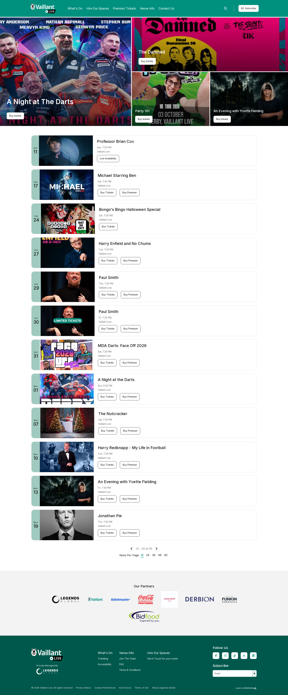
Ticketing (103, 658)
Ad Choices (125, 687)
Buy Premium (131, 192)
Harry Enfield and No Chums (125, 243)
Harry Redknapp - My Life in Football (132, 447)
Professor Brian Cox (115, 141)
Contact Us (166, 8)
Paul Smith (108, 277)
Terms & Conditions (129, 669)
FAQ (121, 664)
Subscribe (250, 8)
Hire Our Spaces (97, 8)
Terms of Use (142, 687)
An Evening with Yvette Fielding (238, 111)
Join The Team (127, 658)
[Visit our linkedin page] (253, 655)
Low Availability (109, 158)
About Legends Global (163, 687)
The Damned (151, 52)
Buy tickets (16, 116)
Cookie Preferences (105, 687)
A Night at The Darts (40, 102)
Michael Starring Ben (117, 175)
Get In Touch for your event (162, 658)
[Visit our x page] (244, 655)
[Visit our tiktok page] (234, 655)
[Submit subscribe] (254, 673)
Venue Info (147, 8)
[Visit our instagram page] (225, 655)
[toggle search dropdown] (225, 8)
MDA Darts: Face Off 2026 (122, 345)
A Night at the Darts (116, 379)
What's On (75, 8)
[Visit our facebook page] (216, 655)
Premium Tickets (124, 8)
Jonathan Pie (110, 515)
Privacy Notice (83, 687)
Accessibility (104, 664)
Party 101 (142, 111)
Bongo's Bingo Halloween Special (129, 209)
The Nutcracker (112, 413)
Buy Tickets (108, 192)
